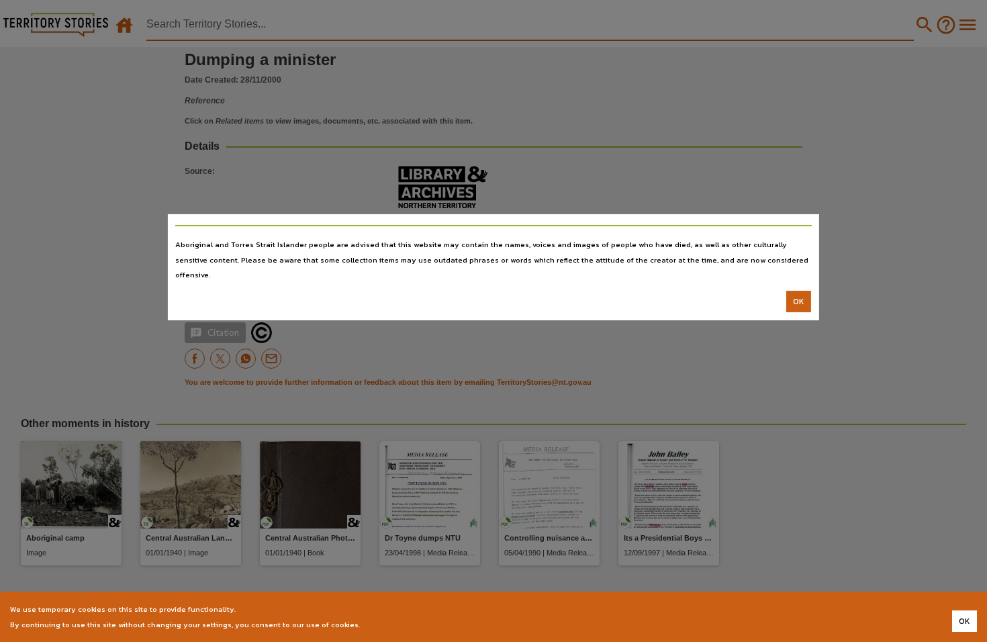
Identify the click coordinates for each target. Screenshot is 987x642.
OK (798, 301)
